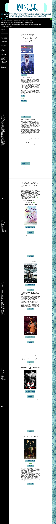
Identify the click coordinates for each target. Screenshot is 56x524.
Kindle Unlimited (3, 282)
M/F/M (2, 287)
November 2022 (3, 117)
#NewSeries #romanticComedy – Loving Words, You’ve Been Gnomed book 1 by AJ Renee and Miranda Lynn (4, 45)
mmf (1, 301)
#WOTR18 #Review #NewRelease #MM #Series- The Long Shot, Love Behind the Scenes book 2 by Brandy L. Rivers (30, 38)
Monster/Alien (2, 304)
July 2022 (2, 121)
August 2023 (2, 108)
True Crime (2, 386)
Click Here (30, 287)
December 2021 (3, 128)
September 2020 (3, 143)
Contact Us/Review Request (28, 20)
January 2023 (2, 115)
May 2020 (2, 147)
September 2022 (3, 119)
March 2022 (2, 125)
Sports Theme (2, 366)
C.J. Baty (2, 62)
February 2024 (2, 102)
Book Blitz (2, 220)
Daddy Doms (2, 238)
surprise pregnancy (3, 374)
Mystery (2, 305)
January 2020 (2, 151)
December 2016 (3, 187)
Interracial (2, 280)
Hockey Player (2, 271)
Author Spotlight (3, 213)
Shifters (2, 355)
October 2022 (2, 118)
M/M (21, 34)
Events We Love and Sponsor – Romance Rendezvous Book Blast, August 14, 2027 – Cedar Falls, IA (12, 24)
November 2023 (3, 105)
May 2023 (2, 111)
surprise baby (2, 373)
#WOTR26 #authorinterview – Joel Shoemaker (3, 63)
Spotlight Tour (2, 367)
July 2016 (2, 192)
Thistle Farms (2, 381)
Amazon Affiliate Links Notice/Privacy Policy (18, 20)
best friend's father (3, 216)
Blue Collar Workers (3, 219)
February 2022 (2, 126)
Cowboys (2, 235)
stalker (2, 368)
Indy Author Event (3, 276)
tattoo (2, 378)
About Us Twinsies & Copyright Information (6, 20)
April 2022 (2, 124)
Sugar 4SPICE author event (4, 371)
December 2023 (3, 104)
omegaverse (2, 313)
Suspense (2, 375)
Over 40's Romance (3, 316)
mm (1, 299)
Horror (2, 273)
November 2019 (3, 153)
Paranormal (2, 317)
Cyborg (2, 237)
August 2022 (2, 120)
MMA (1, 300)
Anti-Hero (2, 207)
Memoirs (2, 295)
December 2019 (3, 152)
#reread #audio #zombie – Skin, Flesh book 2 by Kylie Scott (4, 48)
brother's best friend (3, 222)
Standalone (2, 369)
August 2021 (2, 132)
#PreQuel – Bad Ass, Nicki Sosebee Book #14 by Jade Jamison (4, 38)
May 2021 (2, 135)
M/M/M (2, 291)
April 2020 (2, 148)
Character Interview (3, 225)
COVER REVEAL (3, 234)
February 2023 (2, 114)
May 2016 (2, 194)
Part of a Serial (2, 319)
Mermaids (2, 296)
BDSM (2, 215)
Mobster (2, 303)
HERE (38, 197)
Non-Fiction (2, 311)
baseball (2, 214)
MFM (1, 297)
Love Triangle (2, 285)
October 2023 (2, 106)
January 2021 (2, 139)
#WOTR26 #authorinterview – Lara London (4, 66)
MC (1, 294)
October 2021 (2, 130)
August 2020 (2, 144)
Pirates (2, 323)
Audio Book (2, 211)
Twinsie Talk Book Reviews (5, 18)
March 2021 (2, 137)
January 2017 (2, 186)
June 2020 (2, 146)
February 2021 (2, 138)
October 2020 (2, 142)
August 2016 (2, 191)
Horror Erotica (2, 274)
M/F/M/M (2, 288)
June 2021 (2, 134)
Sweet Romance (3, 376)
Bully (1, 223)
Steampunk (2, 370)
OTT (1, 315)
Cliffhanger (2, 227)
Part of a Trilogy (3, 322)
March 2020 (2, 149)
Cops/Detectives (3, 233)
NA (1, 307)
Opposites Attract (3, 314)
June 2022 (2, 122)
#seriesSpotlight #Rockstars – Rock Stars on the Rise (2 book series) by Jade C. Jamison (4, 61)
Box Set (2, 221)
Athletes (2, 210)
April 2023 (2, 112)
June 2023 (2, 110)
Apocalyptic (2, 208)
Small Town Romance (3, 363)
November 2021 (3, 129)
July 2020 (2, 145)
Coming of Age (2, 229)
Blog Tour (2, 218)
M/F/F (2, 286)
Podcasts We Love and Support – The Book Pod (6, 26)
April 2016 (2, 195)
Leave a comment (31, 43)
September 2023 (3, 107)
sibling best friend (3, 357)
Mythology (2, 306)
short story (2, 356)
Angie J (26, 43)
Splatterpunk (2, 365)
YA (1, 402)
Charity (2, 226)
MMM (2, 302)
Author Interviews (3, 212)
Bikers (2, 217)
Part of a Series (2, 320)
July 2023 (2, 109)
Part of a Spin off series (3, 321)
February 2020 (2, 150)
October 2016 (2, 189)
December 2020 (3, 140)
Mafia (1, 293)
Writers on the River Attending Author (28, 34)
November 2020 (3, 141)
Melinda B (27, 188)
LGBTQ (2, 284)
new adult (2, 309)
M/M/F (2, 290)
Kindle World (2, 283)
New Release (2, 310)
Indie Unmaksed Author (3, 275)
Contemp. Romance (3, 230)
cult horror (2, 236)
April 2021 (2, 136)
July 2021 (2, 133)
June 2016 (2, 193)
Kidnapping (2, 281)
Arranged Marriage (3, 209)
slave (1, 361)
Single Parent (2, 360)
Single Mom (2, 359)
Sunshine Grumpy (3, 372)
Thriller (2, 382)
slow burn (2, 362)
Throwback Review (3, 383)
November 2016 (3, 188)
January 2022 (2, 127)
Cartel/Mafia (2, 224)
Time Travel (2, 384)
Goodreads (22, 98)
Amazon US (30, 258)
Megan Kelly (2, 67)
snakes (2, 364)
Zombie (2, 403)
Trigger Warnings (3, 385)
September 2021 (3, 131)
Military (2, 298)
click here (33, 202)
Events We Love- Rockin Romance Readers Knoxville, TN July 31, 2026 (33, 24)
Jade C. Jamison (3, 59)
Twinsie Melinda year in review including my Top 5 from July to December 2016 (30, 184)
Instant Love (2, 278)
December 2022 (3, 116)
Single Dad (2, 358)
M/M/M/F (2, 292)
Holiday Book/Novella (3, 272)
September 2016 (3, 190)
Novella (2, 312)
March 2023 (2, 113)
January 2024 (2, 103)
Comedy (2, 228)
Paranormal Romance (3, 318)
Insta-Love (2, 277)
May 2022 (2, 123)
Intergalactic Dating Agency (4, 279)
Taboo (2, 377)
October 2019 (2, 154)
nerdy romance (3, 308)
